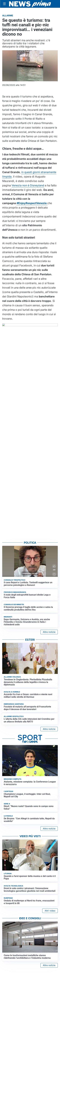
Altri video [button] (50, 910)
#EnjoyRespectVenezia (32, 203)
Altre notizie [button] (49, 632)
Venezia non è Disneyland (28, 185)
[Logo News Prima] (30, 4)
